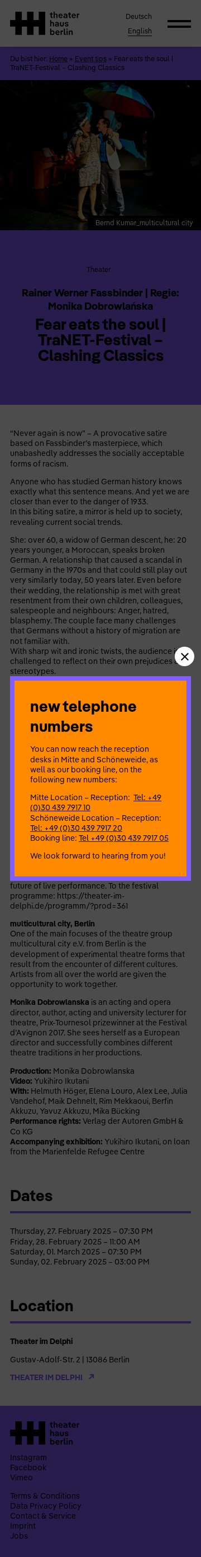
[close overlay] (184, 656)
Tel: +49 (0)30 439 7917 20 (76, 828)
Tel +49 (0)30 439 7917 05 (124, 838)
